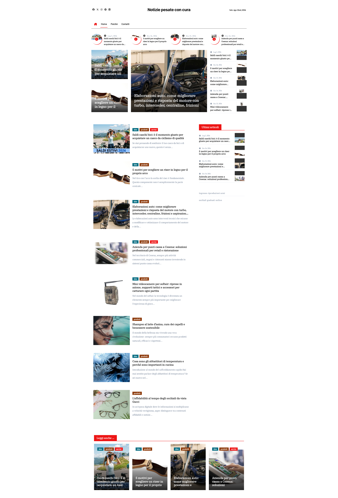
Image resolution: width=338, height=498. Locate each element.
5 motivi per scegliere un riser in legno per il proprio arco (154, 41)
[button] (203, 80)
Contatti (125, 24)
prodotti (144, 129)
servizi (154, 129)
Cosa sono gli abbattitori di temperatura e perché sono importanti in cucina (158, 362)
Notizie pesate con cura (169, 9)
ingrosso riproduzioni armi (212, 193)
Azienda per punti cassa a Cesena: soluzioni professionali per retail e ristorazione (159, 248)
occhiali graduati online (210, 200)
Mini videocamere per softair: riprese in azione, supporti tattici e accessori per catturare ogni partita (157, 287)
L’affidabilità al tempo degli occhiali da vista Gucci (159, 399)
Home (104, 24)
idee (135, 129)
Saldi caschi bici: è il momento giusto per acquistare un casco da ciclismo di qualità (108, 73)
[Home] (95, 24)
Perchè (114, 24)
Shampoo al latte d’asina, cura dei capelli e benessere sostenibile (158, 325)
